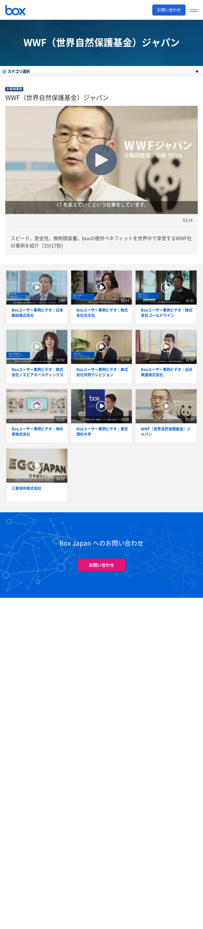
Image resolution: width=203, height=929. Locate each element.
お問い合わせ (101, 565)
